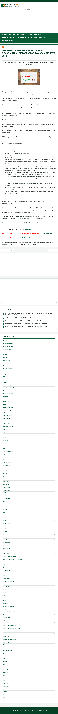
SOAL (4, 675)
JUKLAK (4, 493)
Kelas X (4, 506)
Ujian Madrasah (6, 689)
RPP (4, 656)
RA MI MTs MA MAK (7, 650)
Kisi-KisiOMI (5, 531)
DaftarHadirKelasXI (7, 418)
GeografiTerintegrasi (7, 470)
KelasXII (4, 517)
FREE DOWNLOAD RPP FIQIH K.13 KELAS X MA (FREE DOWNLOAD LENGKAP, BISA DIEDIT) (26, 326)
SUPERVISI (5, 683)
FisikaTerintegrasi (7, 462)
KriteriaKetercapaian (7, 540)
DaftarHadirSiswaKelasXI (8, 421)
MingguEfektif (6, 587)
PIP (3, 614)
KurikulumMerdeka (7, 564)
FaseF (4, 454)
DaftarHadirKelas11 (7, 415)
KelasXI (4, 515)
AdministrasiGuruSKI (7, 352)
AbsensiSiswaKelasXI (8, 343)
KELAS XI (5, 509)
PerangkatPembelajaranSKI (9, 611)
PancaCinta (5, 603)
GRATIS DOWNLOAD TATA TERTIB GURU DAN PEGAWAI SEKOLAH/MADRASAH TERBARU (26, 323)
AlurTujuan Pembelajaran (8, 363)
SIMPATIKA (5, 661)
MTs (4, 595)
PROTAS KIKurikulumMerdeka (9, 639)
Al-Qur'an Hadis (6, 360)
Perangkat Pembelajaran (16, 34)
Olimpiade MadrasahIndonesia (10, 598)
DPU (4, 443)
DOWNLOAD (5, 440)
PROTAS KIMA (6, 642)
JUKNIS (4, 495)
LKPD (4, 567)
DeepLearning (6, 435)
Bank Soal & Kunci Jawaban (34, 34)
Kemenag (5, 520)
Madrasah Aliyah (6, 575)
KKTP (4, 534)
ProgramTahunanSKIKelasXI (9, 625)
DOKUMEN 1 (5, 437)
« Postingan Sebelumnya (6, 250)
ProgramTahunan (7, 622)
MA (3, 47)
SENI (4, 658)
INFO (4, 479)
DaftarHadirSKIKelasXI (8, 426)
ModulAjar (5, 592)
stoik (4, 680)
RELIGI (4, 653)
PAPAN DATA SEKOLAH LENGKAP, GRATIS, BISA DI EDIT (18, 317)
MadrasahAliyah (6, 578)
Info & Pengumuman (23, 37)
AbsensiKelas (6, 341)
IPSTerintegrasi (6, 490)
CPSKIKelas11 (6, 399)
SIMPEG (4, 664)
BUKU (4, 379)
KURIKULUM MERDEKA (8, 553)
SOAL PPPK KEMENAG (8, 678)
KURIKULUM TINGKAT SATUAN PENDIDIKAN (13, 559)
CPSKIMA (5, 404)
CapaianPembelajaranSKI (8, 388)
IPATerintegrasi (6, 487)
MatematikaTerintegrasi (8, 581)
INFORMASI (5, 481)
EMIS (4, 448)
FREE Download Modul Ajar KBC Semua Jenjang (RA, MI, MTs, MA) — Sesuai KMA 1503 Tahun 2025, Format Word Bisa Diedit (29, 314)
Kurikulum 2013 (6, 548)
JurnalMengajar (6, 498)
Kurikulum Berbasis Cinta (8, 551)
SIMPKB (4, 667)
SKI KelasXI (5, 669)
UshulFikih (5, 697)
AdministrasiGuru (7, 349)
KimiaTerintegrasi (7, 528)
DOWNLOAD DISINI (25, 238)
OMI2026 (5, 600)
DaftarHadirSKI (6, 423)
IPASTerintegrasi (6, 484)
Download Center (7, 41)
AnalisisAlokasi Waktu (8, 368)
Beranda (4, 34)
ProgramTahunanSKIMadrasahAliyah (11, 628)
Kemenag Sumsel (7, 523)
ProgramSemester (7, 620)
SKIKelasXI (5, 672)
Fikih (4, 457)
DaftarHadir (5, 412)
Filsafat (4, 459)
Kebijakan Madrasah (7, 504)
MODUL (4, 589)
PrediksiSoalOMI (6, 617)
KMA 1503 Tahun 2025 (8, 537)
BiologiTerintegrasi (7, 374)
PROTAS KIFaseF (7, 636)
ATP (4, 371)
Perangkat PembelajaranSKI (9, 609)
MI (3, 584)
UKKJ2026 (5, 692)
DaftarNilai (5, 429)
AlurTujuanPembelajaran (8, 365)
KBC (4, 501)
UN (3, 694)
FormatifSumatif (6, 465)
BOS (4, 376)
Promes (4, 631)
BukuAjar (5, 382)
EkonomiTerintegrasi (7, 446)
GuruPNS (5, 473)
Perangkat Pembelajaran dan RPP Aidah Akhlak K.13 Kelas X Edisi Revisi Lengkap (24, 320)
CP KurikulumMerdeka (8, 393)
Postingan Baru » (53, 250)
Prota (4, 633)
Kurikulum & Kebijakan (8, 37)
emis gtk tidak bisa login (8, 451)
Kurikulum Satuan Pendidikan (9, 556)
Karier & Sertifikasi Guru (38, 37)
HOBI (4, 476)
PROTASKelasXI (6, 645)
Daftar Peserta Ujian (7, 410)
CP (3, 390)
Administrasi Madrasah (8, 346)
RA (3, 647)
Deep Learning (6, 432)
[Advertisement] (27, 21)
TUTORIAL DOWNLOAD (46, 233)
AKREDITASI (5, 357)
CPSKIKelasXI (6, 401)
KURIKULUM (5, 545)
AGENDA (5, 354)
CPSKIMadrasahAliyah (8, 407)
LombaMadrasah (7, 570)
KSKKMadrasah (6, 542)
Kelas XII (5, 512)
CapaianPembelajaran (8, 385)
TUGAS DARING (6, 686)
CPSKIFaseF (5, 396)
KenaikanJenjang (6, 526)
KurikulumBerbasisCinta (8, 562)
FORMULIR (5, 468)
